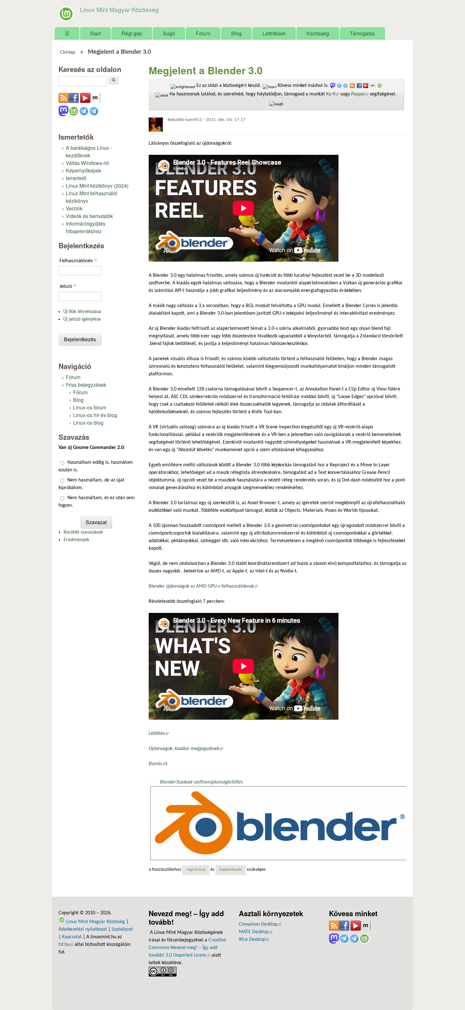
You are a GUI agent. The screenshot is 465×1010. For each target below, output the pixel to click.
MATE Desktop (255, 931)
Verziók (74, 208)
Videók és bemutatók (89, 216)
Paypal (360, 94)
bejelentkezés (231, 870)
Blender (168, 782)
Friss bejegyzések (86, 384)
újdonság (218, 782)
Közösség (318, 33)
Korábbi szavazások (83, 532)
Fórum (203, 33)
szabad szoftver (193, 782)
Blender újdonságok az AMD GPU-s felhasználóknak (203, 586)
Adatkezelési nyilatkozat (83, 929)
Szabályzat (122, 929)
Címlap (67, 52)
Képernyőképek (83, 170)
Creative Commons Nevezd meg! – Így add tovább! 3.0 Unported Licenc (187, 948)
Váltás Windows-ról (87, 162)
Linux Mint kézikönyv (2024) (97, 185)
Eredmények (76, 539)
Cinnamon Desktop (260, 924)
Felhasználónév (78, 260)
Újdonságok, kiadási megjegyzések (186, 748)
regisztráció (196, 870)
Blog (236, 33)
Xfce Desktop (254, 939)
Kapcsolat (72, 937)
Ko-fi (332, 94)
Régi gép (131, 33)
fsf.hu (66, 944)
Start (95, 33)
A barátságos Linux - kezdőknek (89, 151)
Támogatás (362, 33)
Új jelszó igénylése (82, 319)
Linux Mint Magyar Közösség (119, 9)
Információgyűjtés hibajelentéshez (85, 227)
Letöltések (274, 33)
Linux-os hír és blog (95, 415)
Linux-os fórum (89, 407)
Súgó (169, 33)
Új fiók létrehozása (82, 311)
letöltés (235, 782)
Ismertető (76, 178)
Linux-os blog (88, 422)
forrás (158, 763)
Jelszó (67, 286)
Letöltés (159, 733)
